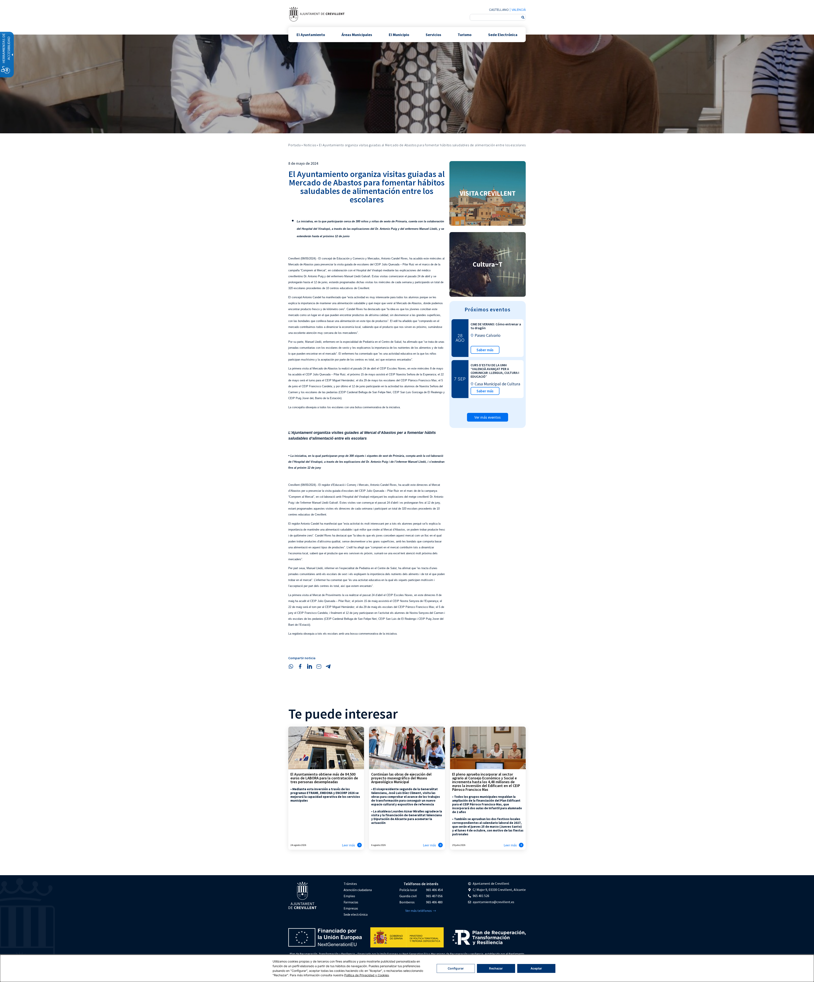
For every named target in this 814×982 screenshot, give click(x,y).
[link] (316, 14)
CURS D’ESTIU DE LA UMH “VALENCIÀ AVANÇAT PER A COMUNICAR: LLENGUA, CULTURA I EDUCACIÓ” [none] (495, 371)
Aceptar (536, 968)
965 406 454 (434, 890)
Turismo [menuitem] (464, 34)
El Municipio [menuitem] (399, 34)
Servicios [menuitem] (433, 34)
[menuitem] (357, 884)
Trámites (350, 884)
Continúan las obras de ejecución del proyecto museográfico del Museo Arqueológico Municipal (401, 778)
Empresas (351, 908)
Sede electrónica (356, 914)
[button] (290, 666)
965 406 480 (434, 902)
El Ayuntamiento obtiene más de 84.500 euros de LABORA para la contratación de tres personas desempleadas (324, 778)
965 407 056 (434, 896)
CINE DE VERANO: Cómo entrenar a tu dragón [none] (496, 326)
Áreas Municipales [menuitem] (356, 34)
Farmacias (351, 902)
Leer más (348, 845)
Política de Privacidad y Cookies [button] (366, 975)
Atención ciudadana (358, 890)
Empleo (349, 896)
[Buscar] (522, 17)
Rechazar (496, 968)
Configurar (456, 968)
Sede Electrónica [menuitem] (502, 34)
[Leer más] (359, 845)
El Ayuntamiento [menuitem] (311, 34)
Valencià (519, 9)
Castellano (499, 9)
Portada (294, 145)
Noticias (310, 145)
